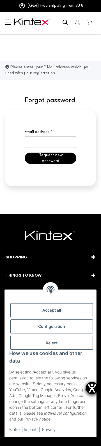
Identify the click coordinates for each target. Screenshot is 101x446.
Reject (52, 342)
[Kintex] (33, 23)
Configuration (51, 326)
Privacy (49, 429)
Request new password (51, 158)
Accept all (51, 310)
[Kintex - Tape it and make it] (51, 236)
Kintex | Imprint (22, 429)
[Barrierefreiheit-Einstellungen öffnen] (92, 388)
